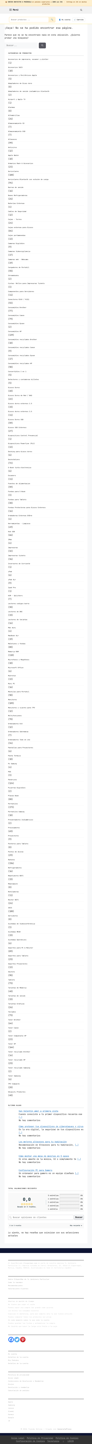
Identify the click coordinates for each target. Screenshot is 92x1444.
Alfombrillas (14, 115)
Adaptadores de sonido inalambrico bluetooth (28, 91)
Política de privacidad (18, 1375)
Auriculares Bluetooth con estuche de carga (28, 179)
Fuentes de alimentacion (19, 484)
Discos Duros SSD (15, 420)
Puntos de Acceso (15, 852)
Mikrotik (12, 676)
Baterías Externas (16, 203)
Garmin (11, 1414)
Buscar (79, 1217)
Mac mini (12, 628)
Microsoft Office (15, 668)
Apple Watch (13, 155)
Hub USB (11, 532)
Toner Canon (13, 1028)
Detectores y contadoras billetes (23, 379)
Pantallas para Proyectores (20, 748)
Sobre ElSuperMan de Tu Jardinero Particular (28, 1279)
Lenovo (11, 1408)
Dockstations (14, 459)
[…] (20, 1117)
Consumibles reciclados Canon (21, 347)
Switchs (11, 972)
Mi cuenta (12, 1354)
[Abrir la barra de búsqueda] (81, 10)
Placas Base (13, 796)
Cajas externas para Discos (20, 227)
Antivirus (12, 147)
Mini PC (11, 684)
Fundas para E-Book (16, 491)
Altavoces (12, 139)
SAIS (10, 908)
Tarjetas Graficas (16, 1004)
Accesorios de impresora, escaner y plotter (28, 59)
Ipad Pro (12, 588)
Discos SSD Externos (17, 427)
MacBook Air (13, 636)
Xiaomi (11, 1411)
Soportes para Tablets (18, 956)
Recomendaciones (15, 1286)
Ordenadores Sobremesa (18, 732)
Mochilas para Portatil (18, 692)
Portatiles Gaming (16, 812)
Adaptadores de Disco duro (20, 83)
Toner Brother (14, 1020)
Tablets (11, 980)
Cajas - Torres (15, 219)
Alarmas (11, 107)
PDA (9, 772)
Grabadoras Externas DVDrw (20, 516)
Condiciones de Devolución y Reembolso (26, 1381)
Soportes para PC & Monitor (20, 948)
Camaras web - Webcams (18, 259)
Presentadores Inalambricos (20, 820)
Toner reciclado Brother (19, 1052)
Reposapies (13, 884)
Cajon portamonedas (16, 235)
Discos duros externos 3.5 (20, 411)
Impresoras (13, 548)
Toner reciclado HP (16, 1060)
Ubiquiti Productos (16, 1092)
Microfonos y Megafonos (18, 660)
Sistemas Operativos (17, 940)
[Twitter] (17, 1339)
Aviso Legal (13, 1378)
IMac (10, 540)
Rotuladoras (13, 892)
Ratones (11, 860)
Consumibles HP (15, 331)
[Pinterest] (23, 1339)
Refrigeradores (15, 868)
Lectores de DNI (15, 612)
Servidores (13, 916)
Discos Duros (14, 387)
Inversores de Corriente (19, 564)
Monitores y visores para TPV (21, 708)
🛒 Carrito (78, 20)
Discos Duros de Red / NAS (20, 395)
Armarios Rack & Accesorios (20, 163)
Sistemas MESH (14, 932)
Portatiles (13, 804)
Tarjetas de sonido (16, 996)
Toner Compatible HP (17, 1036)
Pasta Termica (14, 756)
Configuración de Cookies (30, 1441)
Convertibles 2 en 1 (17, 371)
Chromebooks (13, 275)
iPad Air (12, 580)
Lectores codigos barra (18, 604)
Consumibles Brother (17, 307)
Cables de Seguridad (17, 211)
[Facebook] (11, 1339)
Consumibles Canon (16, 315)
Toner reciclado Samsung (19, 1068)
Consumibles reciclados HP (20, 363)
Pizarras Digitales (16, 788)
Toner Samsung (14, 1076)
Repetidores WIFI (15, 876)
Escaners (12, 475)
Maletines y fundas (16, 644)
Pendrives (12, 780)
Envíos (11, 1384)
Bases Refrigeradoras (17, 195)
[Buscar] (42, 45)
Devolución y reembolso (18, 1387)
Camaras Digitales (16, 243)
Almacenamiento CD (16, 123)
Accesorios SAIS (15, 67)
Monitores (12, 700)
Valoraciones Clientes (18, 1289)
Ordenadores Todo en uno (19, 740)
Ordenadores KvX (15, 724)
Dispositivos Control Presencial (23, 436)
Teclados (12, 1012)
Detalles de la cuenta (18, 1357)
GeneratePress (64, 1429)
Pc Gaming (12, 764)
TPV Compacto (14, 1084)
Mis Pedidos (13, 1360)
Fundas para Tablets (17, 500)
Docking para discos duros (20, 452)
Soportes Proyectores (17, 964)
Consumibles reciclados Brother (22, 339)
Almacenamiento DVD (16, 131)
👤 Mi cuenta (64, 20)
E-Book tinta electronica (19, 468)
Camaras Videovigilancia (19, 251)
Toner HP (12, 1044)
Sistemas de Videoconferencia (21, 924)
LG (9, 1421)
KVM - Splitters (15, 596)
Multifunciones (15, 716)
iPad (10, 572)
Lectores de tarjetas (17, 620)
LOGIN (71, 1441)
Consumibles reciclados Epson (21, 355)
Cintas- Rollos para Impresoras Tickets (26, 283)
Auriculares (13, 171)
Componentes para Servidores (21, 291)
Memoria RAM (13, 652)
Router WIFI (13, 900)
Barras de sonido (15, 187)
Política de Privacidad (40, 1438)
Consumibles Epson (16, 323)
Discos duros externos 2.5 (20, 403)
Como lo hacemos (15, 1282)
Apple (10, 1402)
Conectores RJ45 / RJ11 (18, 299)
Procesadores (14, 828)
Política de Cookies (67, 1438)
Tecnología (53, 1441)
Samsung (11, 1405)
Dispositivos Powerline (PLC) (21, 443)
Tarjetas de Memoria (17, 988)
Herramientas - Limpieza (19, 523)
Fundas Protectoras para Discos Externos (27, 507)
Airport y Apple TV (16, 99)
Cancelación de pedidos (18, 1390)
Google (11, 1418)
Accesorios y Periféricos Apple (22, 75)
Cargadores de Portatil (18, 267)
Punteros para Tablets (18, 844)
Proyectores (13, 836)
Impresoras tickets (16, 556)
